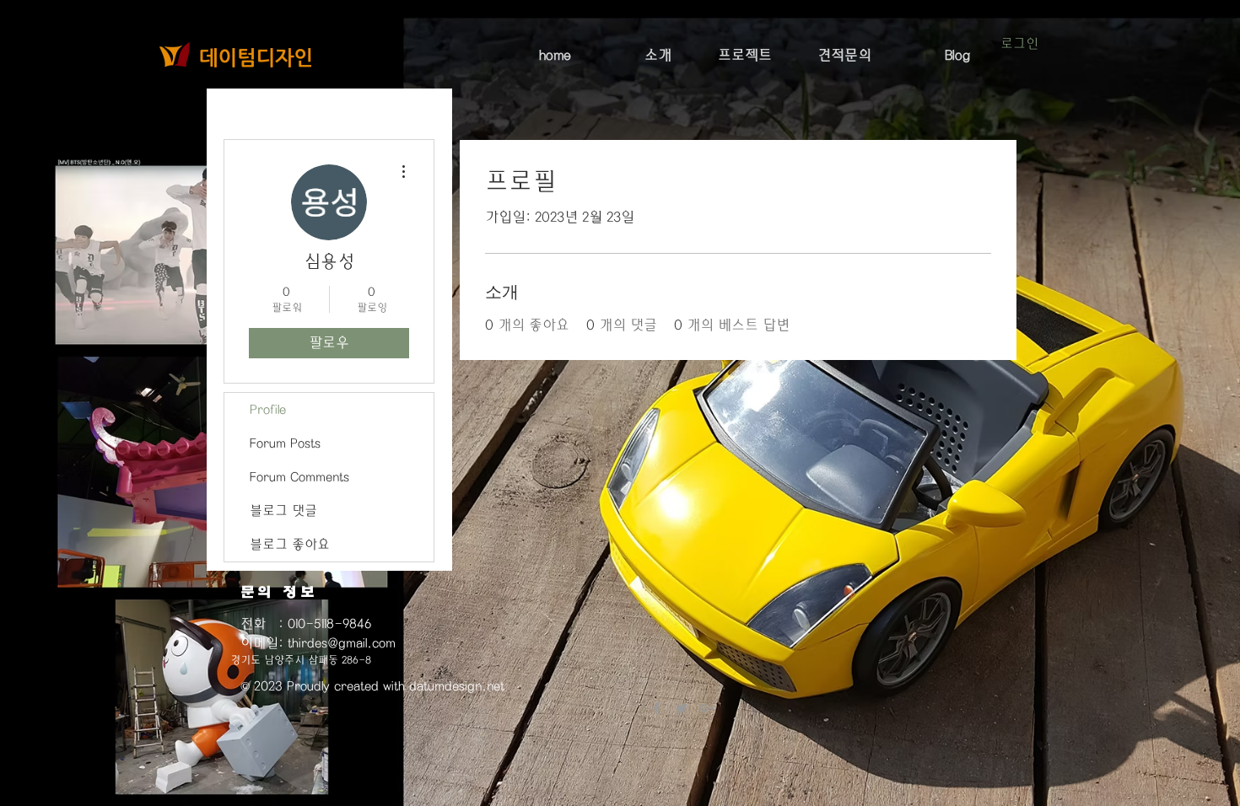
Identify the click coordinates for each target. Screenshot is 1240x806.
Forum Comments (299, 477)
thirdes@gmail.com (342, 643)
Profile (268, 409)
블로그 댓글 (283, 511)
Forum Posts (285, 443)
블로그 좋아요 (290, 544)
